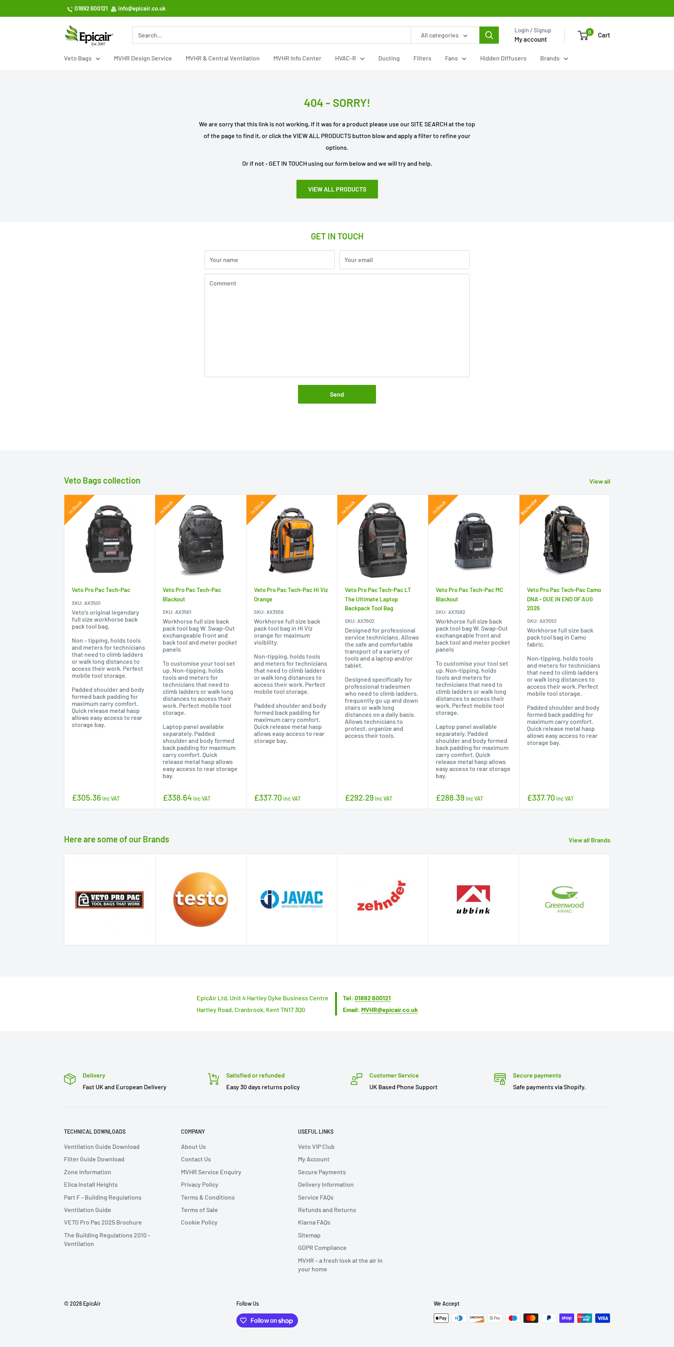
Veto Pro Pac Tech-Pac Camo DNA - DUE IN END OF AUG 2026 (564, 599)
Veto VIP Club (316, 1146)
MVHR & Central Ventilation (223, 58)
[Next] (610, 652)
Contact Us (196, 1159)
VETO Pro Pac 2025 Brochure (103, 1222)
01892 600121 (91, 8)
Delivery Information (326, 1184)
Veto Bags (78, 58)
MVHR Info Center (297, 58)
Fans (451, 58)
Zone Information (87, 1171)
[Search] (489, 35)
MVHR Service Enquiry (211, 1171)
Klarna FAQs (314, 1222)
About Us (193, 1146)
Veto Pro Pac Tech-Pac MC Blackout (469, 595)
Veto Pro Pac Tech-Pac (101, 590)
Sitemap (309, 1235)
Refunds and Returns (327, 1209)
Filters (422, 58)
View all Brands (590, 840)
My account (530, 39)
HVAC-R (345, 58)
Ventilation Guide (87, 1209)
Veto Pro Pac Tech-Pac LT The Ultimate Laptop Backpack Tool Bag (378, 599)
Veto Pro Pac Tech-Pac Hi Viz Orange (291, 595)
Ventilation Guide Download (102, 1146)
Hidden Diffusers (503, 58)
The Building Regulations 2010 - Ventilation (107, 1239)
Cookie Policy (199, 1222)
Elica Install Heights (91, 1184)
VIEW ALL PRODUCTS (337, 189)
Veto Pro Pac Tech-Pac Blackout (192, 595)
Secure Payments (322, 1171)
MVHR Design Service (143, 58)
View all (600, 481)
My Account (314, 1159)
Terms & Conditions (208, 1197)
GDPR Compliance (322, 1247)
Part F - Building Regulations (103, 1197)
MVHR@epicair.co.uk (389, 1009)
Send (337, 394)
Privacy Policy (199, 1184)
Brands (550, 58)
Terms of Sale (199, 1209)
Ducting (389, 58)
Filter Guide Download (94, 1159)
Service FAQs (315, 1197)
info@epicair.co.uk (142, 8)
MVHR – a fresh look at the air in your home (340, 1265)
